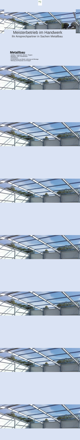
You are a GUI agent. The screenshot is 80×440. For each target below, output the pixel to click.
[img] (40, 2)
